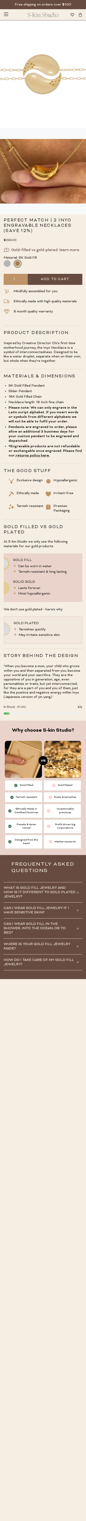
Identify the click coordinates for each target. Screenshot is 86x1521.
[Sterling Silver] (7, 263)
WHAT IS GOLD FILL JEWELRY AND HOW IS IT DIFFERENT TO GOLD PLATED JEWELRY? (39, 892)
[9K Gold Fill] (17, 263)
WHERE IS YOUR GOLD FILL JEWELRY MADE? (37, 946)
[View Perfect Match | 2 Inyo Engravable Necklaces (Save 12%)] (43, 171)
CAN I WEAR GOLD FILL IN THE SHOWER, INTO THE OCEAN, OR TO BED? (35, 928)
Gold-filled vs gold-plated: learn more (45, 250)
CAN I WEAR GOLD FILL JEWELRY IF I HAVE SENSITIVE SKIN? (36, 910)
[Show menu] (6, 15)
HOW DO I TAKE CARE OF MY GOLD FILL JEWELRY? (39, 962)
